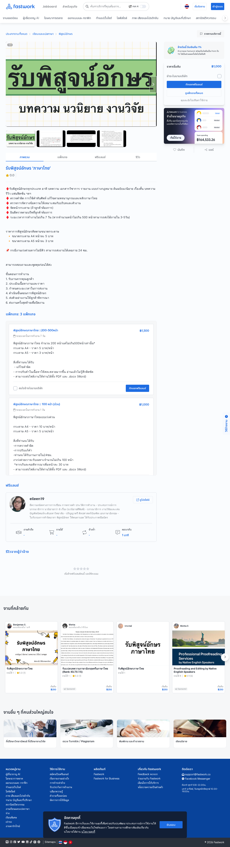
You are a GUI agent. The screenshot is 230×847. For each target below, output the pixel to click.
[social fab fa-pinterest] (39, 842)
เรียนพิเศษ (11, 817)
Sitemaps (50, 842)
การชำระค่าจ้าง (57, 782)
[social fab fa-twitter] (18, 842)
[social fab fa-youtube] (23, 842)
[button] (179, 150)
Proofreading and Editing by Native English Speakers (195, 670)
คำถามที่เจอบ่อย (58, 795)
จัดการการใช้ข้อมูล (59, 800)
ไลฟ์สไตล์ (122, 18)
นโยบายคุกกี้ (88, 831)
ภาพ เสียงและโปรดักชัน (145, 18)
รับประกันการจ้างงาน (61, 787)
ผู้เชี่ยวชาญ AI (31, 18)
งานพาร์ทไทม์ (13, 826)
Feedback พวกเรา (148, 774)
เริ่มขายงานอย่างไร (59, 778)
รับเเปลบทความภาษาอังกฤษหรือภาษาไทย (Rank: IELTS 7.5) (85, 670)
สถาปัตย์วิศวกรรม (206, 18)
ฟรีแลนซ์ (100, 157)
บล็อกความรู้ (56, 791)
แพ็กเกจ (62, 157)
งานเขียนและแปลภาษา (17, 808)
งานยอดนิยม (10, 18)
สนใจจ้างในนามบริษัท (31, 388)
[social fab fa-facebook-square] (15, 842)
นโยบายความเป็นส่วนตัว (150, 787)
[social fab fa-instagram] (11, 842)
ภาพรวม (25, 157)
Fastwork (99, 774)
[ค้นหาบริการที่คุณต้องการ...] (87, 6)
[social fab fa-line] (7, 842)
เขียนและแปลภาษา (43, 33)
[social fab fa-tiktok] (31, 842)
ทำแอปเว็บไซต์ (104, 18)
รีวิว (138, 157)
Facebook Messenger (197, 778)
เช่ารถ (9, 821)
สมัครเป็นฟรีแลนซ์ (59, 774)
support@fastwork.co (198, 774)
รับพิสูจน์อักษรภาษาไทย (20, 668)
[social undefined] (35, 842)
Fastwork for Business (106, 778)
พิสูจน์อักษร (66, 33)
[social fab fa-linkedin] (27, 842)
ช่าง (8, 813)
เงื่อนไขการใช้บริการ (148, 782)
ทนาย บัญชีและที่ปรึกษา (177, 18)
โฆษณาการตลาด (53, 18)
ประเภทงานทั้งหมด (16, 33)
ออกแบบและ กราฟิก (79, 18)
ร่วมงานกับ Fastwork (149, 778)
